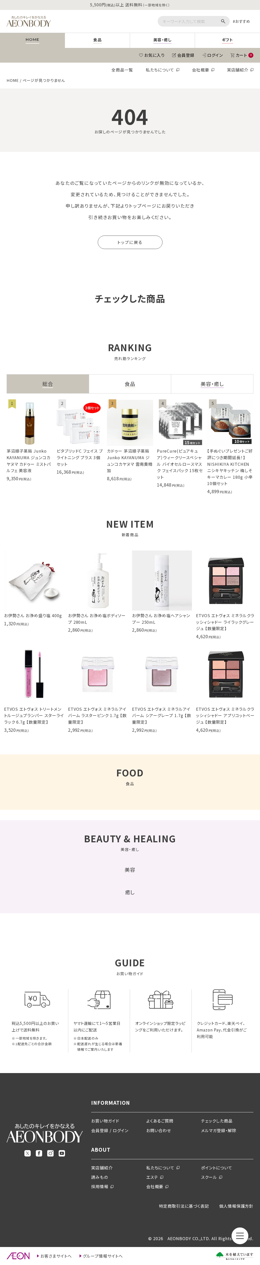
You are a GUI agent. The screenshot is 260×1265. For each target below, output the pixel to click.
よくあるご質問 (160, 1121)
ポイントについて (216, 1168)
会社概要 (200, 70)
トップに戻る (129, 242)
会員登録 (185, 55)
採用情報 (99, 1186)
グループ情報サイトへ (103, 1256)
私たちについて (160, 70)
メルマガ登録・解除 (218, 1130)
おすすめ (243, 21)
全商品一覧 (122, 70)
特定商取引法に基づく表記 (184, 1206)
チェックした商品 (217, 1121)
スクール (209, 1177)
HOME (13, 80)
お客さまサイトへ (56, 1256)
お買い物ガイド (105, 1121)
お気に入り (154, 55)
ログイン (215, 55)
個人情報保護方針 (236, 1206)
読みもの (99, 1177)
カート (244, 55)
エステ (152, 1177)
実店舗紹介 (238, 70)
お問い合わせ (158, 1130)
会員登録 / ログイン (109, 1130)
